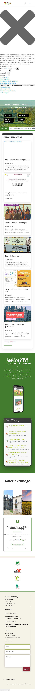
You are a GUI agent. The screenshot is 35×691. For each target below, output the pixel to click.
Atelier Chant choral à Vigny (16, 223)
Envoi (26, 669)
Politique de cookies (5, 89)
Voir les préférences (17, 85)
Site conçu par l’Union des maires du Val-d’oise (19, 684)
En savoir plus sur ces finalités (8, 83)
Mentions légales (4, 93)
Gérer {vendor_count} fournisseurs (9, 81)
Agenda (21, 119)
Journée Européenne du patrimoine (14, 325)
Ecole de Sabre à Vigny (13, 256)
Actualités (8, 115)
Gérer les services (4, 79)
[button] (17, 28)
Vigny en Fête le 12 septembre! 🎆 (23, 128)
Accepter (3, 85)
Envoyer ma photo (17, 544)
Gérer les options (4, 77)
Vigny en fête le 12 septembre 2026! (16, 290)
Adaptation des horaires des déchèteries (16, 194)
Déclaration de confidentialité (7, 91)
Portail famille (23, 115)
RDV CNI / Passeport (8, 120)
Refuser (9, 85)
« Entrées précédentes (9, 342)
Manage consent (5, 690)
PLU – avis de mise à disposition (17, 159)
